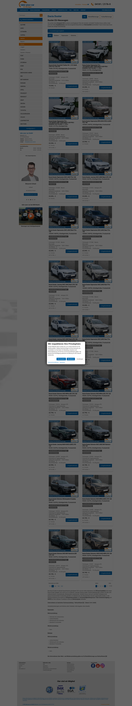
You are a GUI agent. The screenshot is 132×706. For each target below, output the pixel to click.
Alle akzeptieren (61, 359)
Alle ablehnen (71, 359)
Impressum (62, 362)
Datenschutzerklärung (53, 362)
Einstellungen (80, 359)
